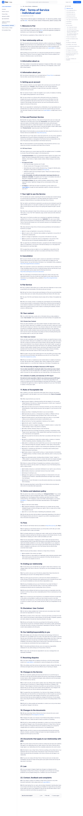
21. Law (23, 766)
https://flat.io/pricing (41, 132)
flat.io (41, 30)
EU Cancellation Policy (6, 30)
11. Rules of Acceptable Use (31, 390)
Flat (21, 6)
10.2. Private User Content (28, 321)
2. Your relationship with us (31, 40)
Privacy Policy (5, 14)
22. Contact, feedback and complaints (36, 778)
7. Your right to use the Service (32, 194)
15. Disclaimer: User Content (32, 608)
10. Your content (27, 313)
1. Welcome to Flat (27, 26)
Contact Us (78, 2)
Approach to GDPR (5, 16)
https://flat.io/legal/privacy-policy (28, 356)
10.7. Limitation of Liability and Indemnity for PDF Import (36, 375)
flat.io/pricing (46, 169)
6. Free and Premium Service (32, 117)
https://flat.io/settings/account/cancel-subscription (32, 271)
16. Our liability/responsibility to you (35, 632)
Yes (41, 795)
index (25, 20)
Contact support (56, 795)
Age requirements (5, 18)
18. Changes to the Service (31, 672)
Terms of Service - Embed (7, 27)
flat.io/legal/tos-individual (38, 714)
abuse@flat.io (23, 500)
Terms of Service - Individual (8, 25)
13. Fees (23, 523)
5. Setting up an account (30, 82)
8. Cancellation (26, 256)
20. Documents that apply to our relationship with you (40, 740)
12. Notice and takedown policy (33, 491)
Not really (47, 795)
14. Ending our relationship (31, 564)
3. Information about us (29, 61)
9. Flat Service (26, 285)
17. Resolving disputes (29, 658)
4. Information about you (30, 72)
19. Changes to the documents (32, 710)
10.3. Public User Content (27, 337)
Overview (4, 9)
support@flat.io (51, 48)
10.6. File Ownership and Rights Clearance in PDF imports (37, 366)
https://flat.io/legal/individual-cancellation (30, 263)
